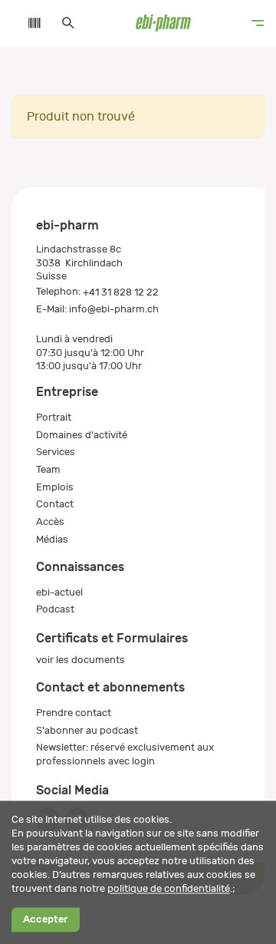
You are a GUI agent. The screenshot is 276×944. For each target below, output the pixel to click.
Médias (52, 539)
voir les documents (80, 659)
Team (48, 469)
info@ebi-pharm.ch (114, 309)
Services (55, 451)
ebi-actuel (59, 592)
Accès (50, 521)
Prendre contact (73, 712)
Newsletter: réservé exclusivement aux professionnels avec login (125, 754)
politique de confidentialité (168, 888)
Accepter (45, 920)
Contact (55, 504)
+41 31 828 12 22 (121, 292)
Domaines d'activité (81, 435)
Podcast (55, 609)
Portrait (53, 417)
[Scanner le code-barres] (27, 23)
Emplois (55, 487)
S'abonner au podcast (87, 730)
